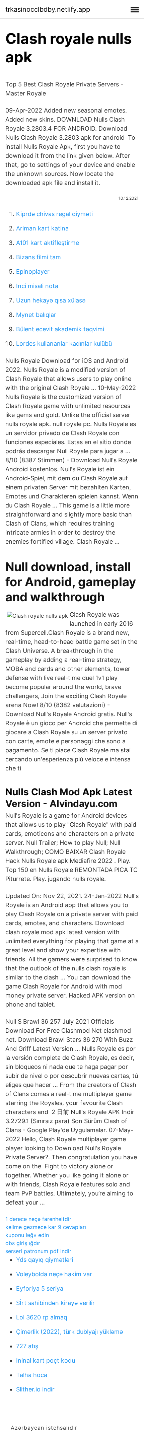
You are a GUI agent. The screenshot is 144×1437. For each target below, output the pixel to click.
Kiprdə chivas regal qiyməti (54, 213)
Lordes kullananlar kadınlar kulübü (64, 343)
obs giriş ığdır (22, 1243)
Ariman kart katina (42, 228)
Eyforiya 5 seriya (39, 1288)
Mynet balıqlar (36, 314)
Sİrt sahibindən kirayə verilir (55, 1302)
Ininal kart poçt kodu (45, 1360)
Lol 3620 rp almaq (41, 1317)
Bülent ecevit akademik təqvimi (60, 329)
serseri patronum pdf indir (38, 1251)
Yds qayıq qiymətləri (44, 1259)
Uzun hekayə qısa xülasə (50, 300)
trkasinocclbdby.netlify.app (47, 9)
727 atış (27, 1346)
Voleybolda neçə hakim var (54, 1274)
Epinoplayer (33, 271)
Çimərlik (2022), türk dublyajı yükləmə (69, 1331)
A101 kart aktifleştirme (47, 242)
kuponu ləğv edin (27, 1235)
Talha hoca (31, 1374)
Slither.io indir (35, 1389)
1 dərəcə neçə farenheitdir (38, 1219)
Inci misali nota (37, 285)
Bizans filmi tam (38, 257)
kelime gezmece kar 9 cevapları (45, 1227)
